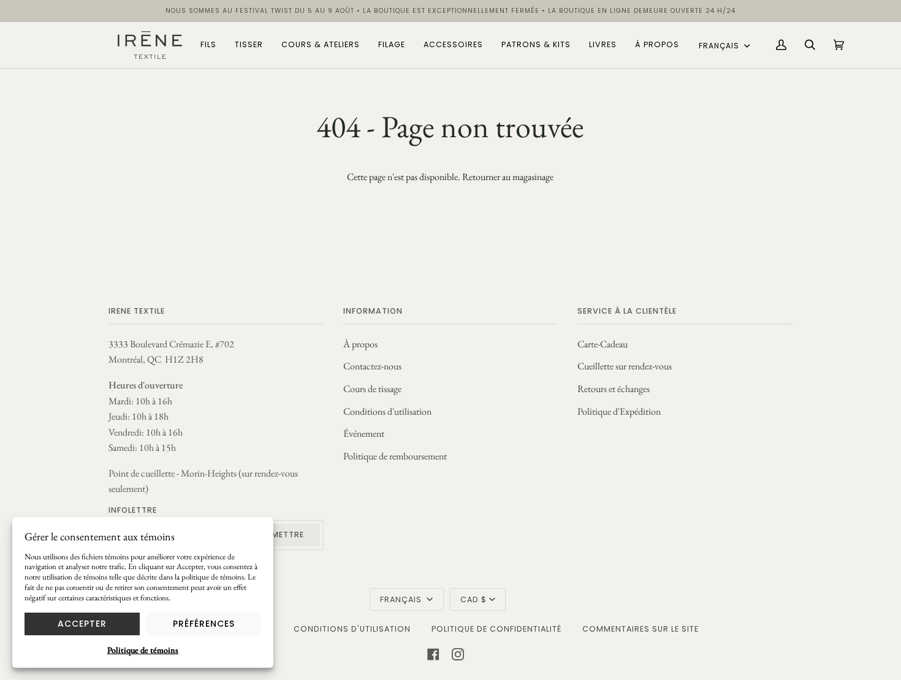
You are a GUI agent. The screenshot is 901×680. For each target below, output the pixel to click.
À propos (360, 344)
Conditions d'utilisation (387, 411)
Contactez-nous (372, 366)
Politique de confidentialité (496, 629)
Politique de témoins (142, 649)
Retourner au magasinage (507, 176)
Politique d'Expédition (619, 411)
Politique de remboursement (395, 456)
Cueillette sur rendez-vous (624, 366)
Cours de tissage (372, 388)
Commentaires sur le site (640, 629)
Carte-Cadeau (602, 344)
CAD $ (473, 599)
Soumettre (279, 534)
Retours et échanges (613, 388)
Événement (363, 433)
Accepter (82, 624)
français (720, 45)
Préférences (204, 624)
